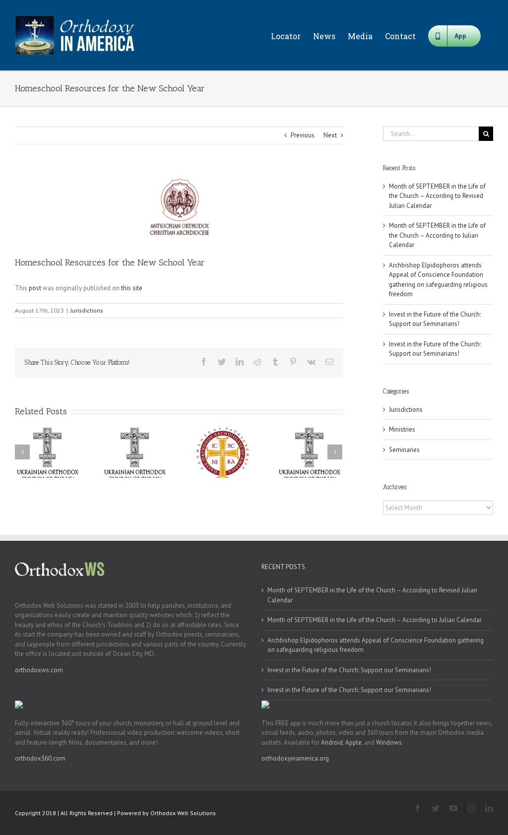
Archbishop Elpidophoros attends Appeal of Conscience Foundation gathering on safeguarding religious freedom (375, 645)
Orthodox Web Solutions (183, 813)
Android (332, 742)
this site (131, 288)
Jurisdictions (86, 310)
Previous (303, 135)
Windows (389, 742)
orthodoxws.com (39, 670)
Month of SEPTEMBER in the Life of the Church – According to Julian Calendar (437, 235)
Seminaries (404, 450)
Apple (353, 742)
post (35, 288)
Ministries (402, 429)
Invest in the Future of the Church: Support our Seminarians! (349, 670)
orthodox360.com (40, 758)
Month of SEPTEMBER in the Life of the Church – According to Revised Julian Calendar (437, 196)
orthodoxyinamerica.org (295, 758)
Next (330, 135)
